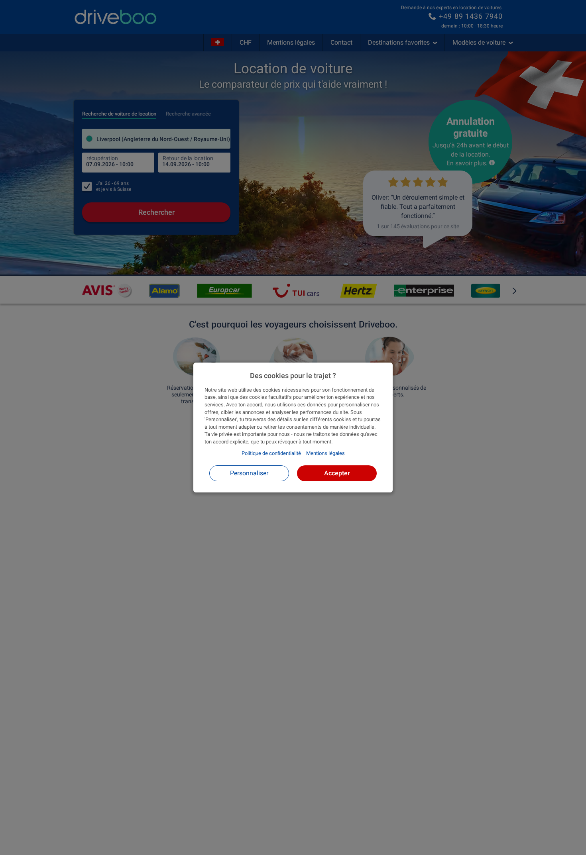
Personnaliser (249, 473)
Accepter (337, 473)
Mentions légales (325, 453)
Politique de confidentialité (271, 453)
